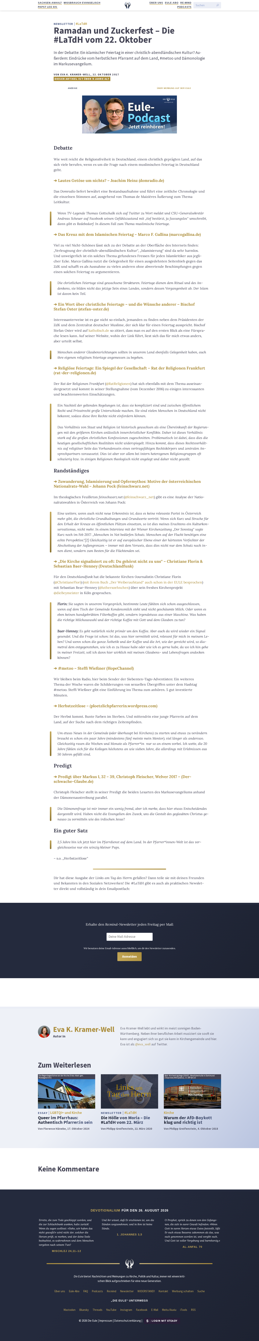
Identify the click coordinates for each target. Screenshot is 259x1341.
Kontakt (163, 1291)
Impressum (105, 1320)
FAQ (85, 1291)
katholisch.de (99, 330)
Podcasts (184, 7)
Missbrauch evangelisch (82, 3)
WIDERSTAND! (146, 1291)
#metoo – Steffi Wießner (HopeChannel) (96, 668)
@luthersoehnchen (114, 587)
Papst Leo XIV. (47, 7)
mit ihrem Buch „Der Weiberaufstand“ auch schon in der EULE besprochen (143, 582)
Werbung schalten (183, 1291)
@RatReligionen (118, 383)
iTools (183, 1310)
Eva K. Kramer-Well (84, 1029)
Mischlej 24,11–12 (66, 1251)
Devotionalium (105, 1210)
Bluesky (84, 1310)
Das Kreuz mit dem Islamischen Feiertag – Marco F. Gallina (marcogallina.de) (129, 234)
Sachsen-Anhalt (50, 3)
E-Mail (154, 1310)
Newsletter (127, 1291)
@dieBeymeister (66, 593)
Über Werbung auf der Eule (174, 88)
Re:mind (186, 3)
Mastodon (69, 1310)
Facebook (141, 1310)
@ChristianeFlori (68, 582)
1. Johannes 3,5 (129, 1234)
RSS (193, 1310)
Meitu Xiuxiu (169, 1310)
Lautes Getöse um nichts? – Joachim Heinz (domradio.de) (111, 180)
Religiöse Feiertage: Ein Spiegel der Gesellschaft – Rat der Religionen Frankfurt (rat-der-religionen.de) (129, 370)
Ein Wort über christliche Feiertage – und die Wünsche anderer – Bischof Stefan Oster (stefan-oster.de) (124, 307)
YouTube (111, 1310)
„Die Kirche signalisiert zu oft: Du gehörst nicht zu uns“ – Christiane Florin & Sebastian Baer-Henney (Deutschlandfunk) (128, 564)
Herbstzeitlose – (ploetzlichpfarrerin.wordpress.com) (107, 705)
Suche (201, 1291)
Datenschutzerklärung (127, 1320)
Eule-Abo (171, 3)
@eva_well (143, 1044)
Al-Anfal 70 (192, 1246)
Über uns (156, 3)
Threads (97, 1310)
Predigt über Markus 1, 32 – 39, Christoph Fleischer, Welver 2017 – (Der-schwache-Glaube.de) (122, 779)
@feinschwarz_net (139, 497)
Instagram (126, 1310)
